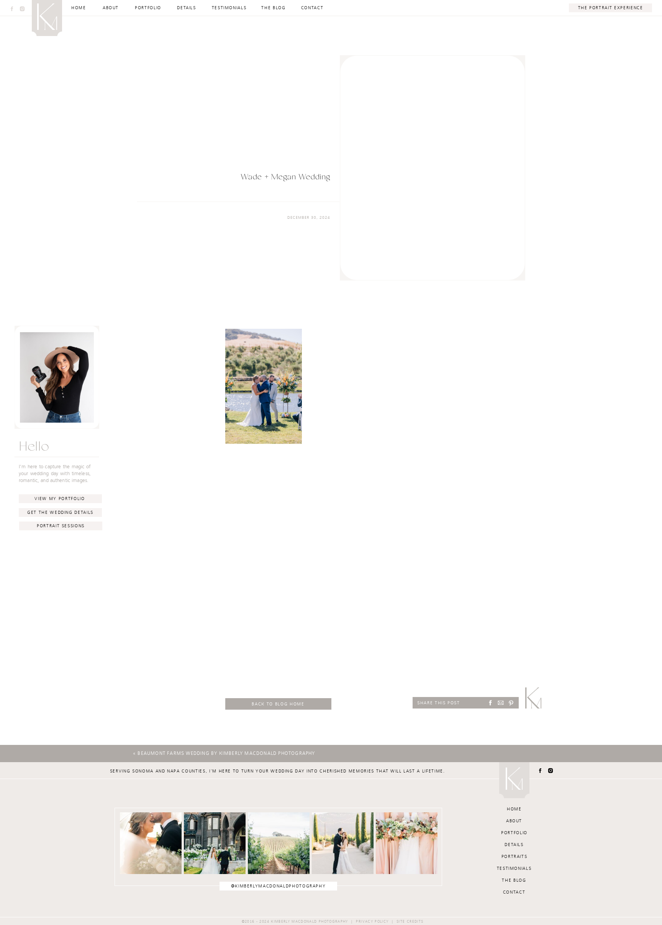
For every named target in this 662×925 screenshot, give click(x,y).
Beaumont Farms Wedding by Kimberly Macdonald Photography (226, 753)
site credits (410, 921)
